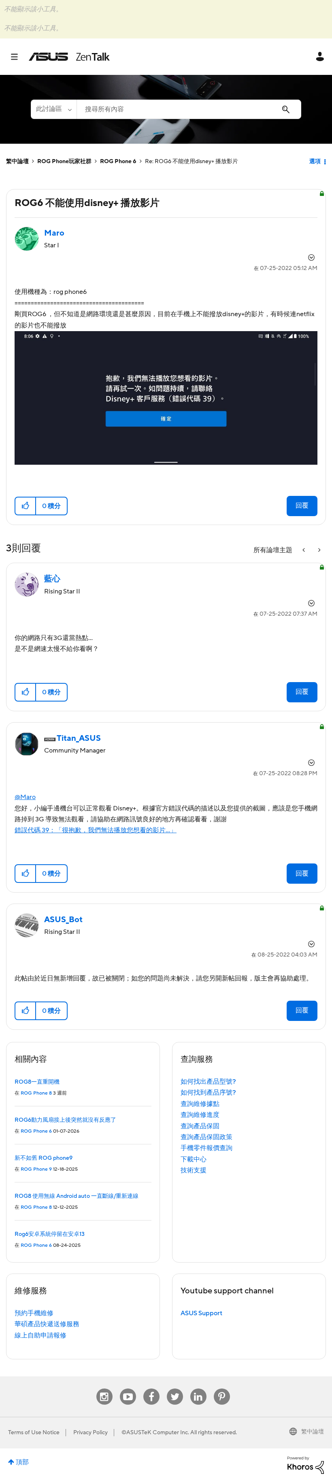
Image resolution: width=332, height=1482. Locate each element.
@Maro (25, 797)
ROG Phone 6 (118, 161)
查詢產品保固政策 (206, 1137)
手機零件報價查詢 (206, 1148)
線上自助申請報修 (40, 1335)
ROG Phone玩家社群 (64, 161)
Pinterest (222, 1388)
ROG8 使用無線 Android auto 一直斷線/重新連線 (76, 1196)
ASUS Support (201, 1313)
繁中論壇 (17, 161)
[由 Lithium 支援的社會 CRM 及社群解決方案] (305, 1465)
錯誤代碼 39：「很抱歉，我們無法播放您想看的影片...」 (96, 830)
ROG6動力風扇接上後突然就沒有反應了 (65, 1120)
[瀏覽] (18, 57)
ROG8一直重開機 (37, 1082)
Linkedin (198, 1388)
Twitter (174, 1388)
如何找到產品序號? (208, 1093)
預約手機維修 (34, 1313)
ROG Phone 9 (36, 1169)
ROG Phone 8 (36, 1093)
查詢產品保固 (200, 1126)
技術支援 (193, 1170)
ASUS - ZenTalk (69, 57)
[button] (25, 506)
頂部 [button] (22, 1462)
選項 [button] (315, 161)
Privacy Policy (90, 1432)
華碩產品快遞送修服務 (47, 1324)
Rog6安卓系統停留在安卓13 (50, 1234)
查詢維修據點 (200, 1104)
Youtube (128, 1388)
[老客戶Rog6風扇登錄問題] (318, 550)
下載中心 (193, 1159)
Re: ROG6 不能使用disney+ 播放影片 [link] (191, 161)
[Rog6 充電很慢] (304, 550)
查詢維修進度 (200, 1115)
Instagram (104, 1388)
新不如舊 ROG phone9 (43, 1158)
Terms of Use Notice (34, 1432)
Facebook (151, 1388)
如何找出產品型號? (208, 1082)
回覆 (302, 506)
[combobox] (189, 109)
